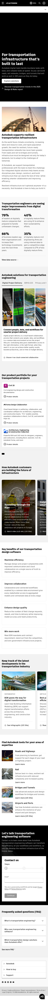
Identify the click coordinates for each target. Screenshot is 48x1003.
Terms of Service (16, 889)
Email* (7, 877)
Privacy (4, 990)
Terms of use (41, 990)
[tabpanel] (24, 324)
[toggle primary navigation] (4, 3)
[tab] (12, 283)
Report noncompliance (28, 990)
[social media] (8, 982)
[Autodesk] (12, 3)
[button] (24, 921)
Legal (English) (7, 992)
